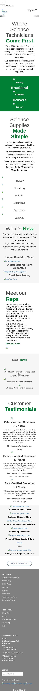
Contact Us (5, 613)
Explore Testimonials (19, 563)
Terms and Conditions (9, 597)
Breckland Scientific (19, 690)
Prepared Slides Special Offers (19, 538)
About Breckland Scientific (10, 577)
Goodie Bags (6, 623)
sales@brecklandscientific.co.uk (12, 7)
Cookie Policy (6, 584)
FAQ (3, 626)
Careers (4, 616)
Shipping (5, 590)
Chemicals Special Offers (19, 509)
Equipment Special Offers (19, 517)
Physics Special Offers (19, 531)
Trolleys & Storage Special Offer (19, 553)
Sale (20, 546)
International (6, 594)
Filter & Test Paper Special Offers (19, 524)
